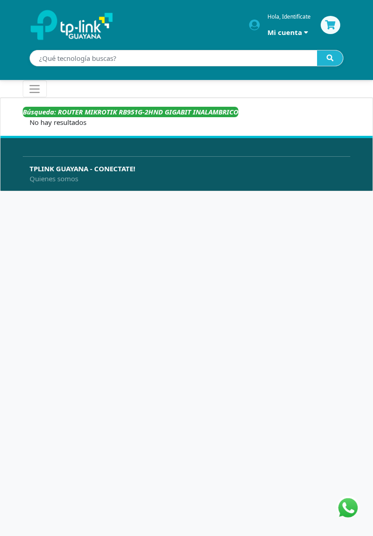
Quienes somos (54, 178)
